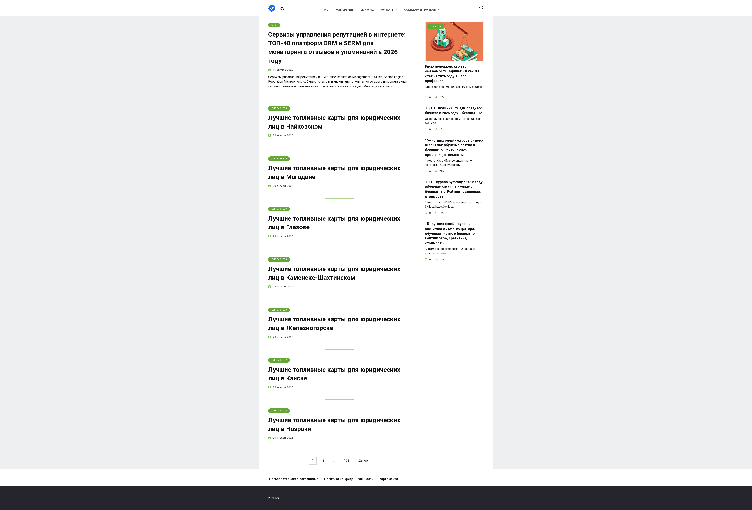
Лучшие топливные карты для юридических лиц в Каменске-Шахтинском (334, 273)
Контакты (387, 9)
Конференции (345, 9)
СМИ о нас (368, 9)
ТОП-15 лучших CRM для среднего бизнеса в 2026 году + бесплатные (453, 110)
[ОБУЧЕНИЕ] (454, 58)
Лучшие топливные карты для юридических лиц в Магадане (334, 172)
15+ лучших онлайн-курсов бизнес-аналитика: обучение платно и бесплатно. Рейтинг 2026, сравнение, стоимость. (454, 147)
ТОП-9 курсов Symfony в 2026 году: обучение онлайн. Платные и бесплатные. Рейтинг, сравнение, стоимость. (454, 189)
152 (346, 460)
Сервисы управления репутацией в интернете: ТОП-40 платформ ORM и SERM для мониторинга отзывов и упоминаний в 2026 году (337, 47)
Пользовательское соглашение (293, 479)
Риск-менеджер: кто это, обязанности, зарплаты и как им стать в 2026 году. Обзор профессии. (452, 73)
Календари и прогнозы (420, 9)
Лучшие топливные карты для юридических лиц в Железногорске (334, 323)
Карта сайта (388, 479)
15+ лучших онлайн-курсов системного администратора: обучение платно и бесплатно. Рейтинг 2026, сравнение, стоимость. (450, 233)
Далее (363, 460)
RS (282, 8)
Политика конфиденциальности (348, 479)
